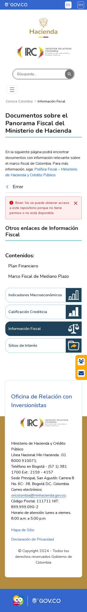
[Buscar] (69, 73)
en (81, 5)
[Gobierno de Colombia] (16, 4)
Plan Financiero (23, 266)
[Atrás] (8, 187)
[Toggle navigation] (12, 89)
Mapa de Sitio (22, 530)
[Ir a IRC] (43, 52)
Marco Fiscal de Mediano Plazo (38, 276)
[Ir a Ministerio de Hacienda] (43, 28)
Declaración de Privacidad (32, 539)
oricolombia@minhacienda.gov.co (38, 495)
